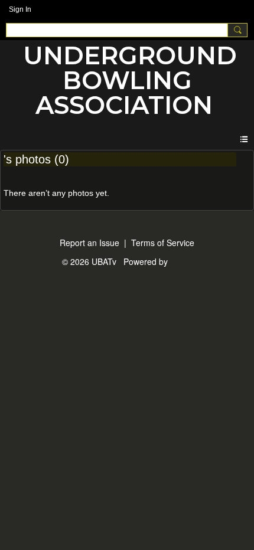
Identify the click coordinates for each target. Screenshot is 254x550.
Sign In (20, 9)
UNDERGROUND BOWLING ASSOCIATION (130, 80)
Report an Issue (89, 242)
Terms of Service (162, 242)
